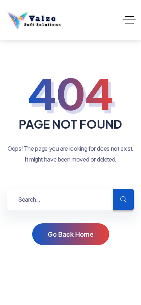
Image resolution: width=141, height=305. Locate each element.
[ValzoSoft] (34, 19)
